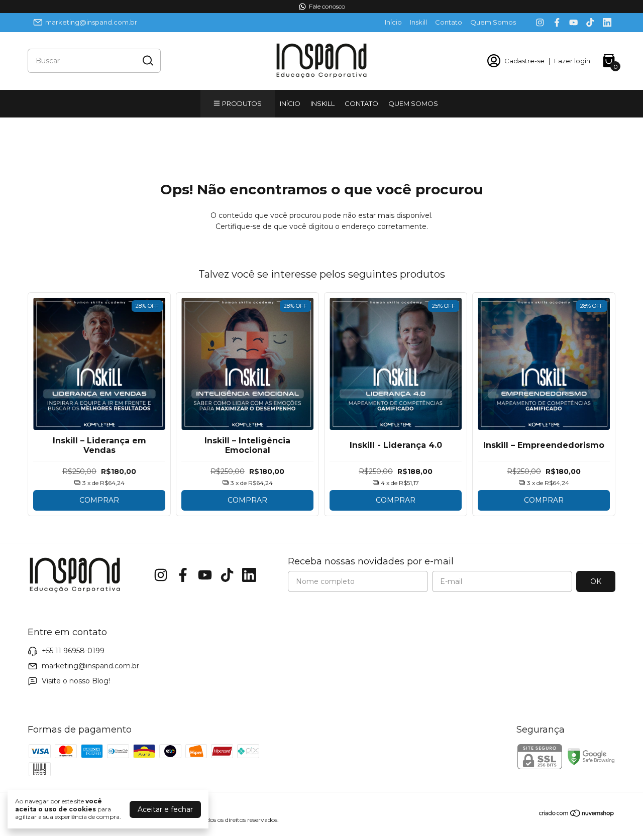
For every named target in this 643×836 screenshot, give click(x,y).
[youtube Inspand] (573, 22)
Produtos (242, 103)
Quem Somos (493, 22)
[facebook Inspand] (557, 22)
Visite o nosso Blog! (76, 680)
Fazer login (572, 61)
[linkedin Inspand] (607, 22)
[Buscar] (147, 60)
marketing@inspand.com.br (91, 22)
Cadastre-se (524, 61)
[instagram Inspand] (539, 22)
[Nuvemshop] (577, 814)
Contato (448, 22)
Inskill (418, 22)
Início (393, 22)
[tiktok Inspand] (590, 22)
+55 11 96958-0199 (73, 650)
